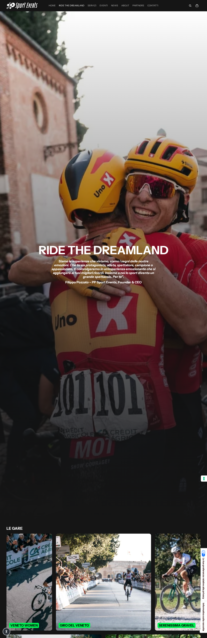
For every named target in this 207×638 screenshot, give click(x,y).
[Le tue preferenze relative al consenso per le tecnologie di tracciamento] (204, 478)
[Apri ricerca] (190, 5)
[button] (6, 631)
